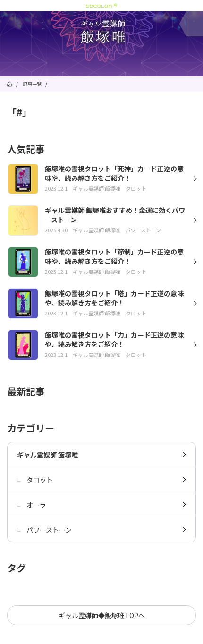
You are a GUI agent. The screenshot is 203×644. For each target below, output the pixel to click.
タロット (39, 479)
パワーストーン (49, 529)
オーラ (36, 504)
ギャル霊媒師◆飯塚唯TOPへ (102, 615)
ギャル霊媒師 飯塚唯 (47, 454)
